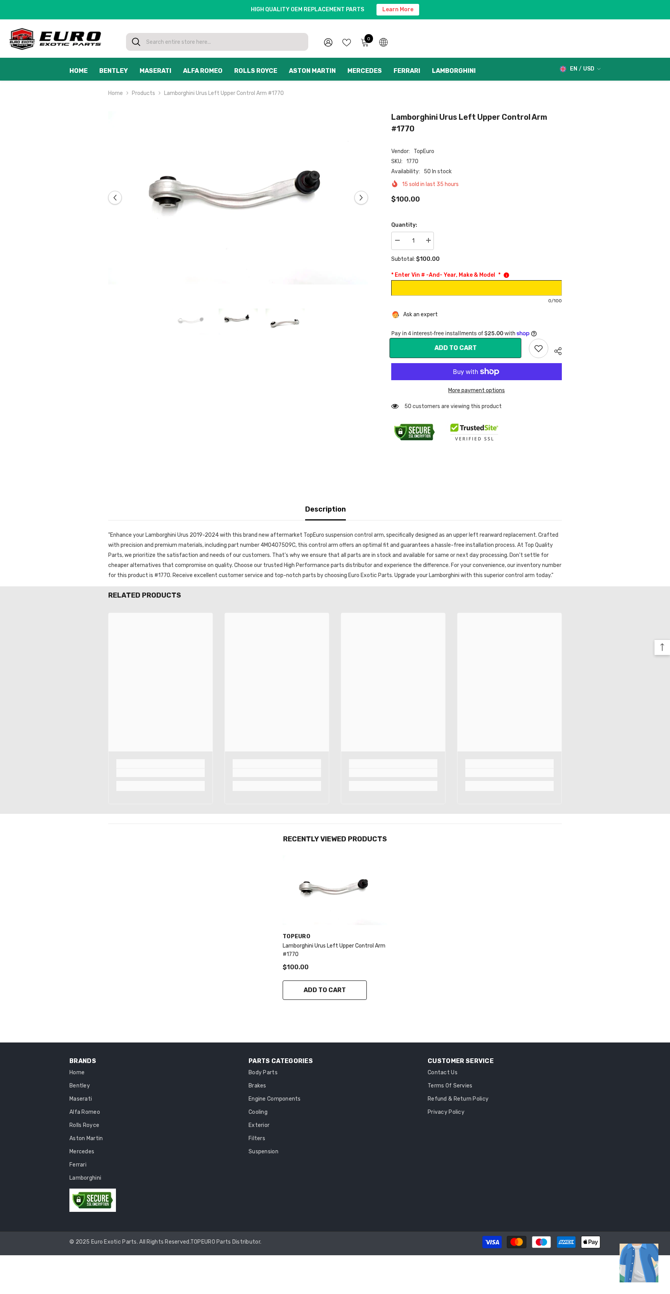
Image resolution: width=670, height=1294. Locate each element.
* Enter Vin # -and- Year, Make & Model (446, 275)
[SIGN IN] (328, 42)
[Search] (217, 42)
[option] (238, 198)
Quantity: (404, 225)
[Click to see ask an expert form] (639, 1263)
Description (325, 509)
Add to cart (457, 347)
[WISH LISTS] (346, 42)
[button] (115, 198)
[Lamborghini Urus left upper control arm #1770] (335, 890)
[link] (538, 348)
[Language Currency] (383, 42)
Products (143, 93)
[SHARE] (555, 350)
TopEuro (424, 151)
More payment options (476, 390)
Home (115, 93)
